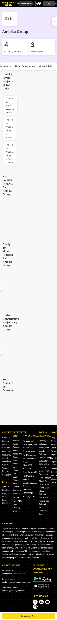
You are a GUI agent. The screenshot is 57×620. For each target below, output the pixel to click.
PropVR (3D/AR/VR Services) (27, 465)
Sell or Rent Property (25, 3)
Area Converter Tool (43, 510)
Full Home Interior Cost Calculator (44, 501)
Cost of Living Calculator (45, 459)
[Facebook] (35, 602)
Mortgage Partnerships (28, 491)
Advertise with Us (30, 472)
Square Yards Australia (16, 460)
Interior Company (17, 488)
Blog (53, 437)
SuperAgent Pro (29, 496)
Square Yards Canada (16, 444)
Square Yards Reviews (5, 468)
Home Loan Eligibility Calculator (44, 491)
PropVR (16, 497)
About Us (6, 437)
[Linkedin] (41, 602)
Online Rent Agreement (44, 472)
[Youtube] (47, 602)
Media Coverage (6, 446)
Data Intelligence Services (30, 484)
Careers (5, 441)
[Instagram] (35, 606)
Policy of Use (6, 495)
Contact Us (7, 475)
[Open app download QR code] (54, 21)
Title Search (44, 448)
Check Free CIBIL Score (44, 483)
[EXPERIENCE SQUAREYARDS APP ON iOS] (41, 588)
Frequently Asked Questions (6, 458)
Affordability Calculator (44, 466)
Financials (6, 451)
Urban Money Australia (16, 480)
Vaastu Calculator (43, 452)
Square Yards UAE (17, 452)
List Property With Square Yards (30, 446)
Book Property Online (16, 507)
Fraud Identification (7, 501)
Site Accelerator (29, 459)
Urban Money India (16, 470)
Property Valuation (43, 442)
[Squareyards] (8, 4)
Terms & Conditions (6, 488)
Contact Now (30, 616)
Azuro (15, 494)
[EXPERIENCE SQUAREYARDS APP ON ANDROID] (43, 581)
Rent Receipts (45, 478)
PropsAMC (17, 501)
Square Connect (29, 451)
